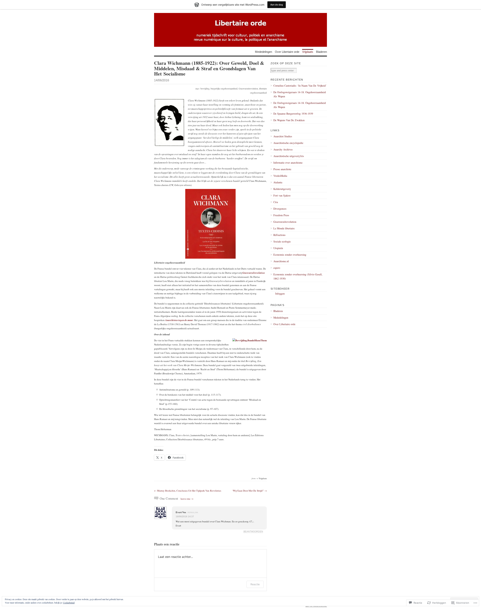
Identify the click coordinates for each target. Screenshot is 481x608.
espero (276, 268)
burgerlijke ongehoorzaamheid (224, 88)
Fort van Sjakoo (281, 195)
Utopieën (278, 248)
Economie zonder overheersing (289, 254)
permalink (193, 513)
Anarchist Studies (282, 136)
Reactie (255, 584)
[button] (169, 122)
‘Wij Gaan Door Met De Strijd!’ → (249, 490)
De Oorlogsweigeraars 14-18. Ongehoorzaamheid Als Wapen (299, 94)
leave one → (187, 498)
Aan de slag (276, 4)
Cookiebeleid (69, 602)
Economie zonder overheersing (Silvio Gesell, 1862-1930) (297, 276)
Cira (275, 202)
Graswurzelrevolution (248, 88)
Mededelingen (263, 51)
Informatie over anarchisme (288, 162)
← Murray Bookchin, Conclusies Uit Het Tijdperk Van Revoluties (187, 490)
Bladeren (321, 51)
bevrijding (204, 88)
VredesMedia (280, 175)
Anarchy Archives (283, 149)
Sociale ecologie (282, 241)
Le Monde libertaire (284, 228)
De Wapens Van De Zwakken (289, 120)
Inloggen (280, 293)
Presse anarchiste (282, 169)
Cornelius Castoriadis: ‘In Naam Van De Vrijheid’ (300, 85)
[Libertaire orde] (240, 30)
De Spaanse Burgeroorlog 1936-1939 (293, 113)
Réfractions (279, 235)
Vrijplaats (307, 51)
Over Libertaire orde (287, 51)
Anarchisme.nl (281, 261)
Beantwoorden (253, 531)
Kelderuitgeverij (281, 189)
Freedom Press (281, 215)
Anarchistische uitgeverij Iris (288, 156)
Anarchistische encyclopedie (288, 143)
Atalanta (277, 182)
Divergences (279, 208)
